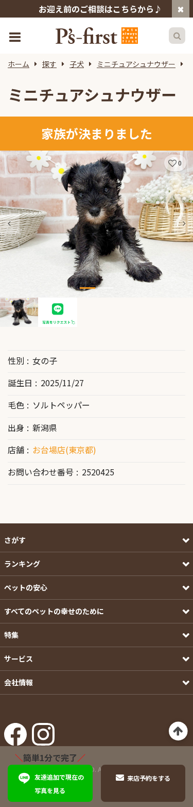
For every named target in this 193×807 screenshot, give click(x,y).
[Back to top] (178, 731)
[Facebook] (15, 731)
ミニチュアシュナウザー (136, 64)
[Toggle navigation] (16, 36)
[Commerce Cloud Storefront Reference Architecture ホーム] (97, 35)
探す (49, 64)
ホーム (18, 64)
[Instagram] (43, 731)
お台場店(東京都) (64, 449)
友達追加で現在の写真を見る (59, 783)
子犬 (76, 64)
